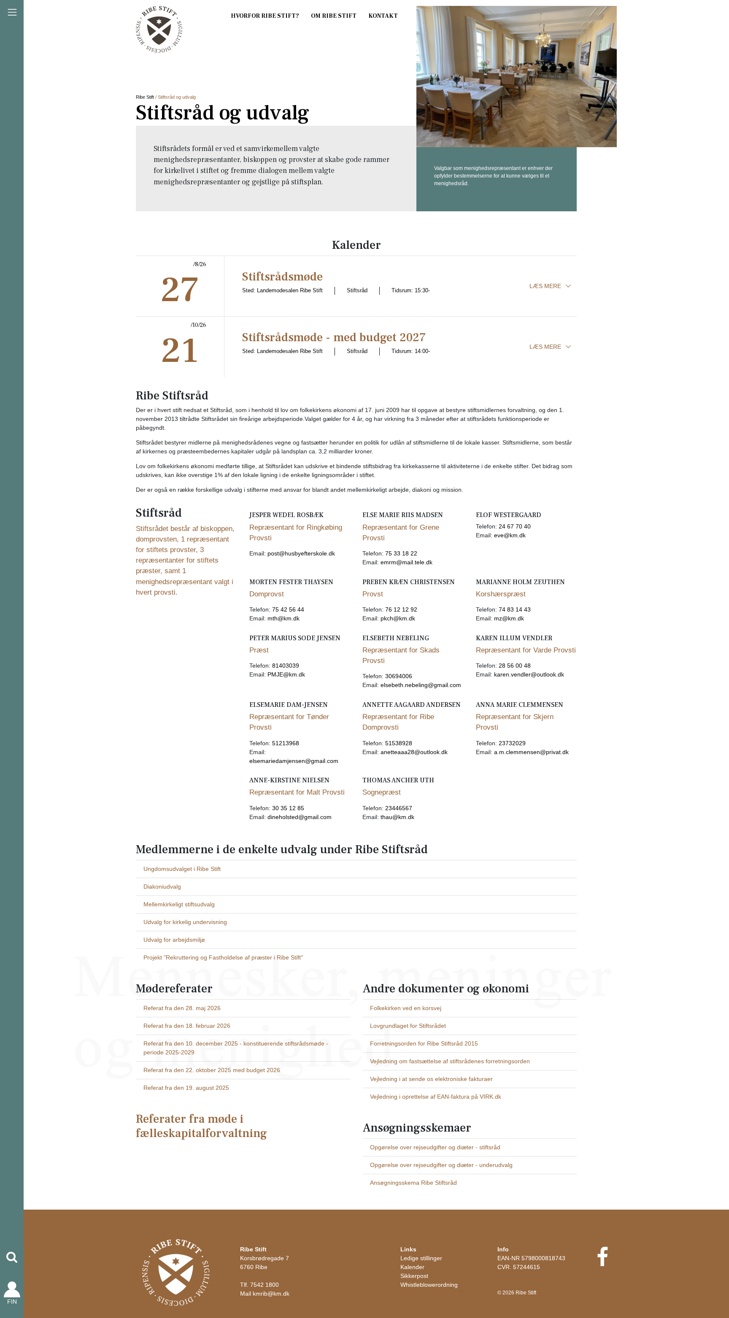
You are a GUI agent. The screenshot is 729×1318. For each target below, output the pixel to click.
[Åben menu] (12, 12)
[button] (12, 1257)
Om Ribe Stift (333, 16)
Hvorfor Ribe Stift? (265, 16)
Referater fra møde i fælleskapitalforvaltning (201, 1126)
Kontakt (383, 16)
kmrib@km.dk (271, 1293)
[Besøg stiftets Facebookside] (602, 1262)
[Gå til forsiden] (176, 1272)
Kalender (412, 1267)
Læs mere (545, 286)
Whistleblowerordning (429, 1284)
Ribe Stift (145, 97)
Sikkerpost (414, 1275)
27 (180, 290)
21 (180, 351)
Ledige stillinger (421, 1258)
